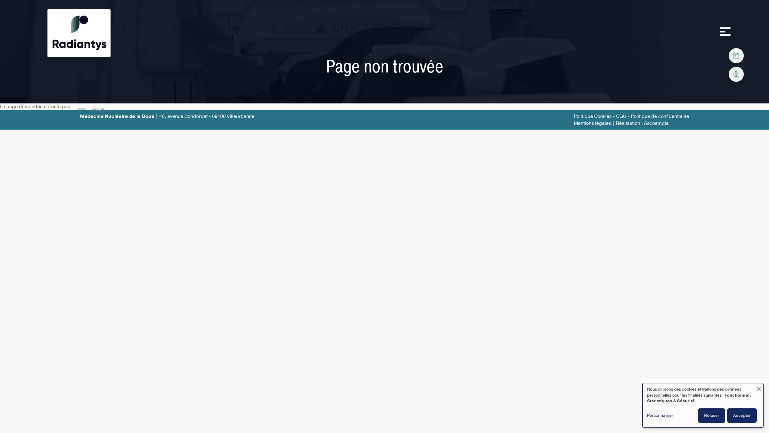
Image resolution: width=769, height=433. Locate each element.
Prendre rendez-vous (736, 54)
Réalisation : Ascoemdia (642, 123)
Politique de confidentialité (660, 116)
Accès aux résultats (736, 72)
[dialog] (703, 405)
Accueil (99, 109)
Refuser (711, 415)
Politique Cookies (593, 116)
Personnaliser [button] (660, 415)
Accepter (742, 415)
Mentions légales (592, 123)
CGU (622, 116)
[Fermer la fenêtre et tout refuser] (758, 387)
